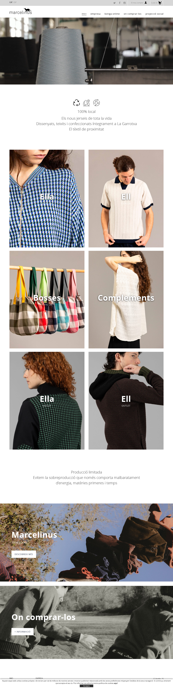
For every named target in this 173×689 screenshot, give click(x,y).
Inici (11, 678)
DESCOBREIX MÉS (24, 554)
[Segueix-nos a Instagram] (125, 3)
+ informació (23, 631)
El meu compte (137, 2)
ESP (15, 2)
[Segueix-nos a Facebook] (120, 3)
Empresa (39, 678)
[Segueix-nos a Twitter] (114, 3)
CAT (10, 2)
